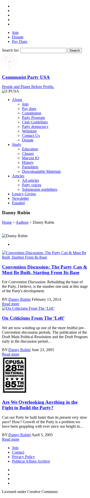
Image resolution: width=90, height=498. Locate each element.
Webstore (29, 131)
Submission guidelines (39, 189)
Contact (18, 452)
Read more (10, 304)
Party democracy (35, 126)
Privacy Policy (23, 457)
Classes (28, 153)
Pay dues (29, 108)
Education (30, 149)
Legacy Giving (24, 194)
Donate (18, 37)
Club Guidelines (35, 122)
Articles (18, 176)
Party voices (31, 185)
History (28, 162)
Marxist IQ (30, 158)
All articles (30, 180)
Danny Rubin (19, 299)
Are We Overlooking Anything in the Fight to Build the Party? (40, 404)
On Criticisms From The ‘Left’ (33, 318)
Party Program (33, 117)
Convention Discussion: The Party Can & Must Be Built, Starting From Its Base (44, 269)
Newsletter (20, 198)
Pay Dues (19, 41)
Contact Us (31, 135)
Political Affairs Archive (31, 461)
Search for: (10, 50)
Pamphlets (30, 167)
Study (16, 144)
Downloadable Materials (41, 171)
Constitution (31, 113)
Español (18, 203)
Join (15, 32)
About (17, 100)
